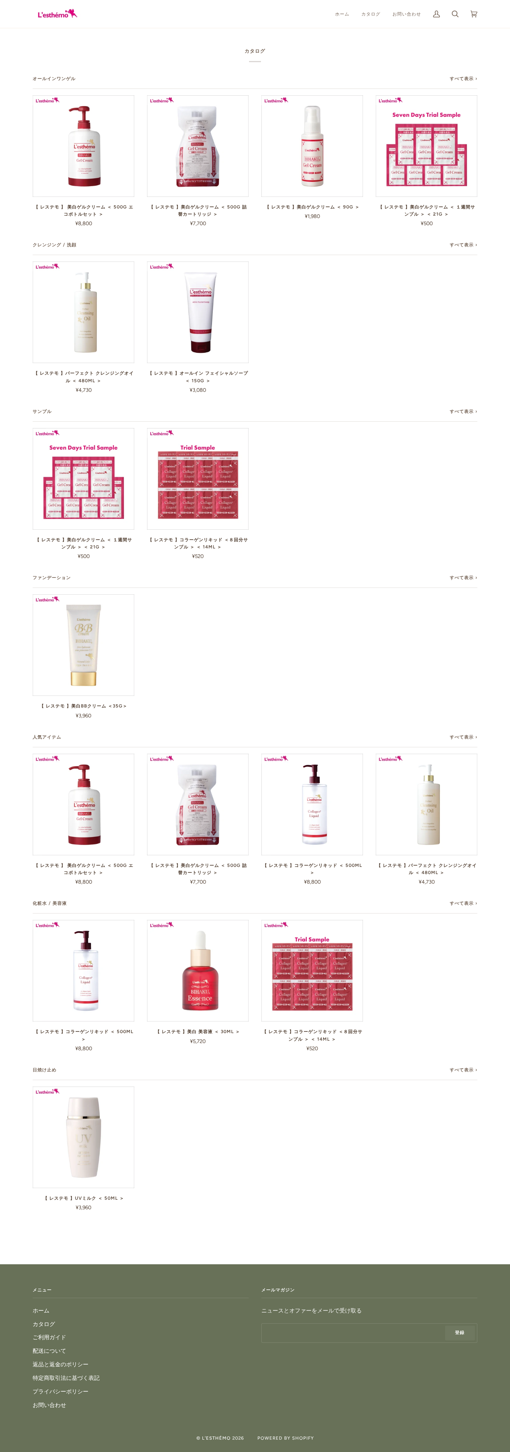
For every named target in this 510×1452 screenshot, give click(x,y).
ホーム (41, 1310)
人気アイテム (47, 737)
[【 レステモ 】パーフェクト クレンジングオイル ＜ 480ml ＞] (83, 312)
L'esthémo (216, 1438)
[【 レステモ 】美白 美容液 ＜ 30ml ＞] (198, 971)
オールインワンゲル (54, 78)
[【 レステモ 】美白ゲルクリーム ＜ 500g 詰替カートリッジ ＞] (198, 146)
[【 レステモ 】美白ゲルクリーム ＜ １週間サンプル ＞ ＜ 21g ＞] (426, 146)
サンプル (42, 411)
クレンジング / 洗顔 (54, 245)
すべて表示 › (463, 78)
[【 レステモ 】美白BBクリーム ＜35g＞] (83, 645)
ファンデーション (52, 577)
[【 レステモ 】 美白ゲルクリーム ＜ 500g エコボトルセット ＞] (83, 146)
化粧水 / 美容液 (50, 903)
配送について (49, 1350)
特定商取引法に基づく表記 (66, 1377)
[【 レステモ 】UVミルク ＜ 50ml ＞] (83, 1137)
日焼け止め (45, 1070)
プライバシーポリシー (60, 1391)
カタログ (44, 1324)
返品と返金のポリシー (60, 1364)
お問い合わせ (49, 1405)
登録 (460, 1332)
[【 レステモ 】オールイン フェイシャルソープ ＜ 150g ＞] (198, 312)
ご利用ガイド (49, 1337)
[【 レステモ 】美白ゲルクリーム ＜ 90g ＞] (312, 146)
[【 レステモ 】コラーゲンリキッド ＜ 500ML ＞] (312, 804)
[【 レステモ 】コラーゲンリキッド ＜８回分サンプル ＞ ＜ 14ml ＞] (198, 479)
